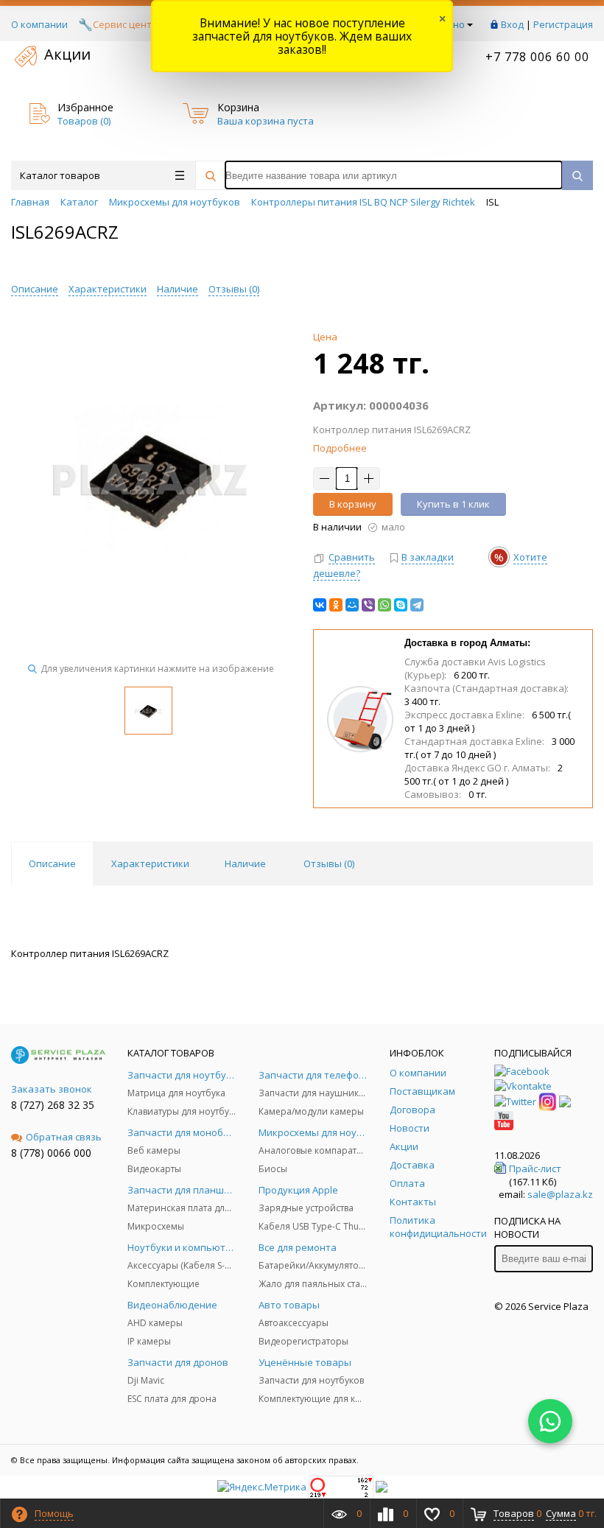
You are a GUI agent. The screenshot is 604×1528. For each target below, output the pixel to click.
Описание (34, 288)
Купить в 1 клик (453, 504)
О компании (39, 24)
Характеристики (108, 288)
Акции (67, 54)
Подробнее (340, 448)
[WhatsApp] (384, 604)
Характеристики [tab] (150, 863)
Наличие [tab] (245, 863)
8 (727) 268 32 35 (52, 1105)
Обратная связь (64, 1136)
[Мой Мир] (352, 604)
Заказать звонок (51, 1089)
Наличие (177, 288)
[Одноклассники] (336, 604)
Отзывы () (233, 288)
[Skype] (400, 604)
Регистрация (563, 24)
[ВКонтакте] (319, 604)
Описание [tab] (52, 863)
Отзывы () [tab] (328, 863)
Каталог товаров (60, 175)
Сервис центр (125, 24)
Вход (512, 24)
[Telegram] (417, 604)
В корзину (352, 504)
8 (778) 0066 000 (51, 1153)
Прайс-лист (535, 1168)
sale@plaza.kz (560, 1194)
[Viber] (368, 604)
